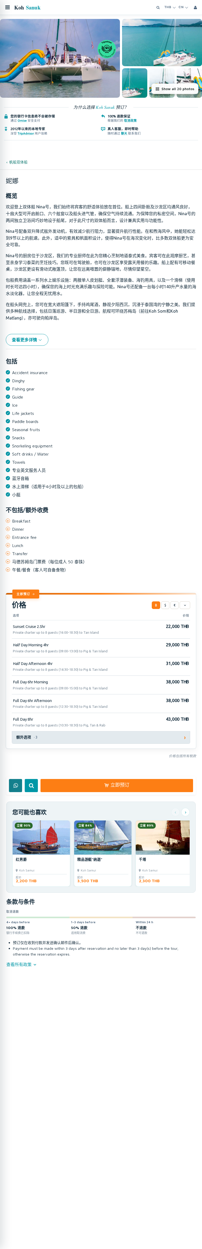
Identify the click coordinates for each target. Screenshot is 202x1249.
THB (167, 7)
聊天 (124, 133)
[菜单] (7, 7)
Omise (22, 120)
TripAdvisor (26, 133)
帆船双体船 (18, 162)
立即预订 (23, 594)
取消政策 (130, 120)
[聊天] (15, 785)
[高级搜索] (158, 7)
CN (181, 7)
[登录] (195, 7)
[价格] (185, 605)
